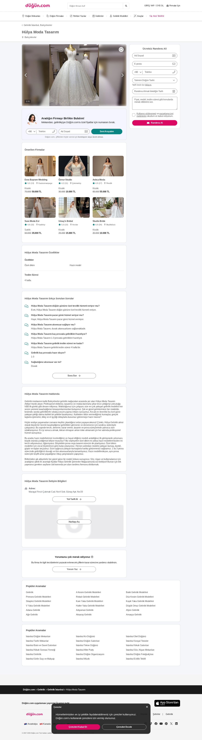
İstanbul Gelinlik (33, 654)
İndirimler (99, 16)
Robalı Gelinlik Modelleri (87, 597)
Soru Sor (72, 375)
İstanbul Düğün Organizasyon (90, 654)
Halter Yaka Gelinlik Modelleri (90, 606)
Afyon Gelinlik (132, 610)
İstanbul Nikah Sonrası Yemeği (40, 650)
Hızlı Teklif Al (158, 16)
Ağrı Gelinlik (32, 614)
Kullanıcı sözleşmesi (146, 113)
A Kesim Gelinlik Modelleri (88, 592)
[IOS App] (167, 703)
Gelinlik (29, 592)
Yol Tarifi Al (72, 499)
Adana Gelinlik (33, 610)
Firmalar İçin (174, 5)
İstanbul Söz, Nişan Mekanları (140, 650)
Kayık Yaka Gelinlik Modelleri (140, 601)
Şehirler (156, 714)
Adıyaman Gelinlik (84, 610)
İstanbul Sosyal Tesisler (137, 641)
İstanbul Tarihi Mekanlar (37, 641)
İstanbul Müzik (83, 659)
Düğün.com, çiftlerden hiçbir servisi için (74, 137)
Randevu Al (157, 123)
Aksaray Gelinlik (84, 614)
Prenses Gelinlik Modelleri (38, 597)
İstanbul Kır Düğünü (85, 636)
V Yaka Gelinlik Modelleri (38, 606)
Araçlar (140, 16)
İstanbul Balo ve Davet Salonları (41, 645)
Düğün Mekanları (32, 16)
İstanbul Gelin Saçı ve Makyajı (40, 659)
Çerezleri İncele (124, 727)
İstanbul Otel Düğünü (136, 636)
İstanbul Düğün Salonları (87, 641)
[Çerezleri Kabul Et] (147, 707)
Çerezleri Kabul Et (78, 727)
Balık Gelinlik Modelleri (137, 592)
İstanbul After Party (85, 650)
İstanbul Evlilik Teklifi (136, 659)
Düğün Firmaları (57, 16)
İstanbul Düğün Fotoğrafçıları (139, 654)
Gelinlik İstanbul (55, 689)
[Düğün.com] (37, 6)
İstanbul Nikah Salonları (137, 645)
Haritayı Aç (74, 522)
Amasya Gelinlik (134, 614)
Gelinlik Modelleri (120, 16)
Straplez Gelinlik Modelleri (38, 601)
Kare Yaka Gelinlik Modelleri (89, 601)
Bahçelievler (46, 25)
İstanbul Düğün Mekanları (38, 636)
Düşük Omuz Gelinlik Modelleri (140, 606)
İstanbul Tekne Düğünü (87, 645)
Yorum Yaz (72, 569)
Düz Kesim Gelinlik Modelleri (139, 597)
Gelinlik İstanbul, (31, 25)
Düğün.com (29, 689)
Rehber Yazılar (79, 16)
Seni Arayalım (107, 131)
